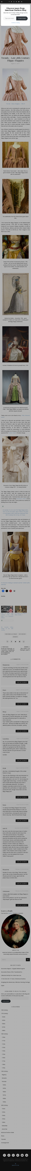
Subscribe (22, 18)
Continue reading (15, 22)
